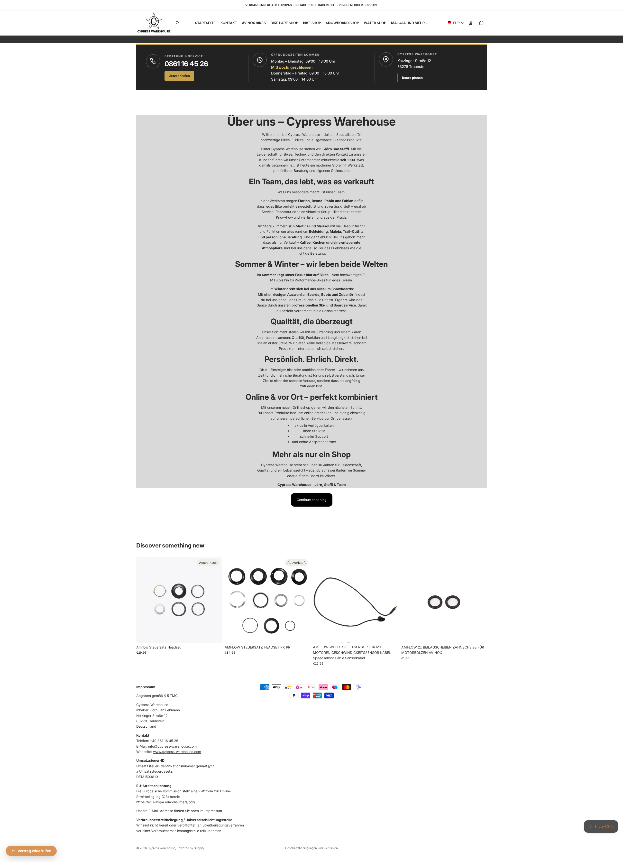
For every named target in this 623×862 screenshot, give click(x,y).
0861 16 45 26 (186, 64)
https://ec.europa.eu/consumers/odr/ (165, 802)
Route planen (412, 78)
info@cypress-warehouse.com (172, 746)
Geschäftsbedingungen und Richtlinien (311, 848)
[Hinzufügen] (390, 635)
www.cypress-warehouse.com (177, 752)
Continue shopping (312, 500)
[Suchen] (177, 23)
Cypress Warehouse (161, 848)
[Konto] (470, 23)
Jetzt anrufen (179, 76)
